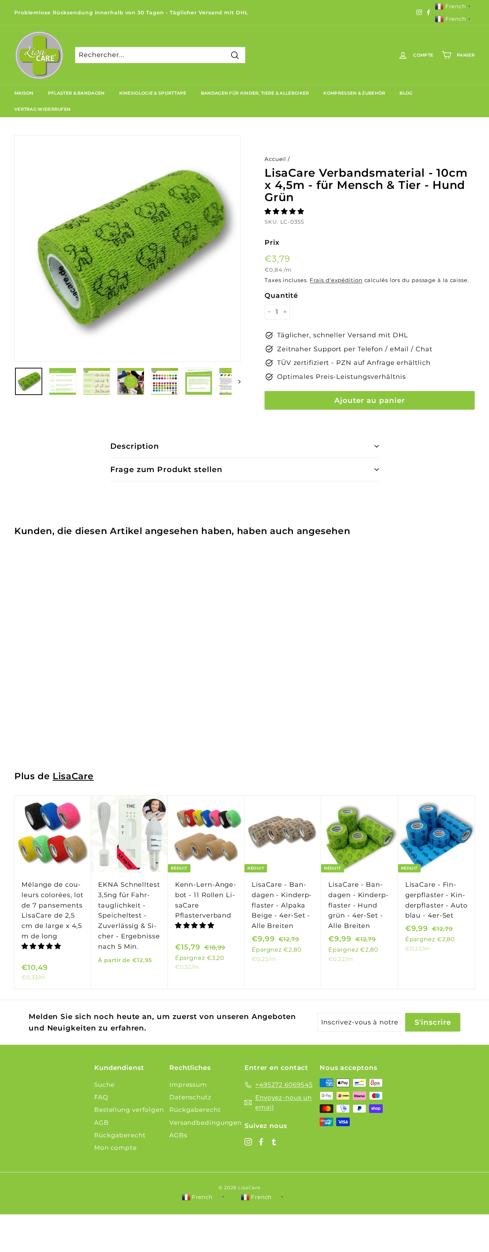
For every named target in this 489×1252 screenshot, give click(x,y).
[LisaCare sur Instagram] (248, 1141)
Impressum (188, 1084)
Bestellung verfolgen (129, 1109)
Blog (406, 93)
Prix (272, 242)
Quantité (281, 295)
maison (24, 93)
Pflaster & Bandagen (76, 93)
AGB (101, 1122)
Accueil (275, 159)
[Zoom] (127, 248)
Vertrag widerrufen (42, 109)
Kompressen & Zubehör (354, 93)
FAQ (101, 1097)
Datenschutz (190, 1097)
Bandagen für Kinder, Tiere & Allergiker (255, 93)
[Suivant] (236, 381)
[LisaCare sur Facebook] (261, 1141)
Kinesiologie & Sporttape (153, 93)
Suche (104, 1084)
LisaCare (73, 776)
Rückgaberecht (120, 1135)
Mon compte (115, 1147)
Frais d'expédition (336, 280)
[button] (285, 211)
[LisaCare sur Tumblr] (274, 1141)
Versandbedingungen (205, 1122)
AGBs (178, 1135)
